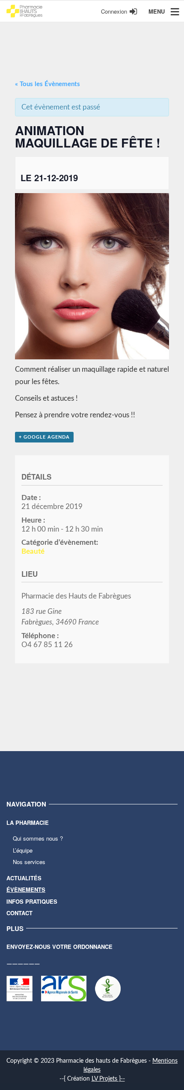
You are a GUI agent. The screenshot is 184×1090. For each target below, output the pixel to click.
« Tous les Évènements (47, 84)
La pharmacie (27, 822)
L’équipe (23, 850)
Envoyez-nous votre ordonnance (59, 947)
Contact (19, 913)
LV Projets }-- (108, 1079)
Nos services (29, 862)
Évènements (25, 889)
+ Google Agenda (44, 437)
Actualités (24, 878)
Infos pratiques (31, 901)
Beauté (33, 551)
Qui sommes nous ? (38, 838)
